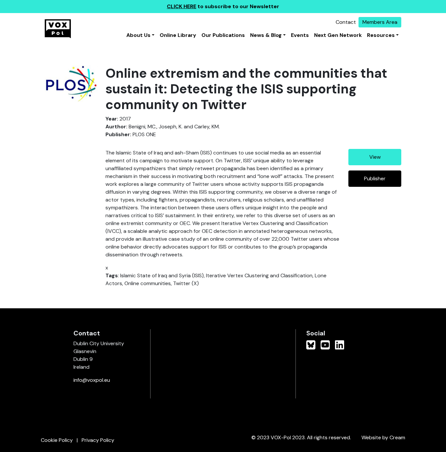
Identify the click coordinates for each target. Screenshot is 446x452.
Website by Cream (383, 437)
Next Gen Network (338, 35)
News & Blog (266, 35)
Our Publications (223, 35)
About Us (138, 35)
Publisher (375, 178)
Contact (346, 22)
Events (300, 35)
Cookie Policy (57, 440)
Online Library (178, 35)
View (375, 156)
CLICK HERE (181, 6)
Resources (381, 35)
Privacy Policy (98, 440)
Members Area (379, 22)
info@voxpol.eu (91, 380)
